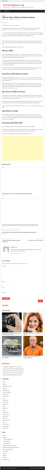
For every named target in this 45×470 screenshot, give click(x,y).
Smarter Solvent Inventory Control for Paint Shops (13, 372)
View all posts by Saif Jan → (16, 253)
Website (4, 292)
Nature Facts (5, 400)
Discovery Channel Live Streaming (9, 445)
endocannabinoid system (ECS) (25, 77)
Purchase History (6, 441)
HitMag (41, 468)
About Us (4, 435)
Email (3, 287)
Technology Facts (6, 420)
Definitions (5, 388)
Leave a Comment (17, 19)
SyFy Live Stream (6, 459)
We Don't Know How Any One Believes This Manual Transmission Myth (11, 334)
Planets (4, 406)
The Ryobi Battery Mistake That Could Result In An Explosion (11, 357)
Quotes (4, 410)
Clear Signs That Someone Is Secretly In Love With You (32, 334)
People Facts (5, 404)
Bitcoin (4, 382)
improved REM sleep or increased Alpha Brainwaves (15, 29)
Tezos (4, 422)
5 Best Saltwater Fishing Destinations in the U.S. (12, 374)
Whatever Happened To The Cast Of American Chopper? (31, 357)
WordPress (36, 468)
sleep (15, 25)
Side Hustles (5, 416)
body (35, 77)
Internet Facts (5, 394)
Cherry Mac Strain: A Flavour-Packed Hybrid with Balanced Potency (17, 193)
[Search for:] (22, 301)
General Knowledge (7, 392)
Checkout (5, 437)
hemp (34, 54)
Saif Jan (11, 19)
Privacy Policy (5, 451)
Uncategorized (5, 426)
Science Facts (5, 412)
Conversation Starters (7, 386)
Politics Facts (5, 408)
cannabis (29, 32)
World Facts (5, 428)
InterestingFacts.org (13, 5)
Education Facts (6, 390)
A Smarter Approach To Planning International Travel (13, 370)
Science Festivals (6, 414)
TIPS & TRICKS (6, 424)
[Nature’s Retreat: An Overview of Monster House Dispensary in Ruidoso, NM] (11, 230)
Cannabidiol (4, 32)
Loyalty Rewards (6, 396)
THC (6, 34)
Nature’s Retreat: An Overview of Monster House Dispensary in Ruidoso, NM (19, 232)
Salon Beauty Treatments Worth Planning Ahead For (13, 368)
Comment (4, 265)
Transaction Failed (7, 443)
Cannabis (3, 15)
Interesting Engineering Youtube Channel (11, 447)
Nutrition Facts (6, 402)
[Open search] (42, 11)
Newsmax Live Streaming (8, 449)
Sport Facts (5, 418)
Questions (5, 453)
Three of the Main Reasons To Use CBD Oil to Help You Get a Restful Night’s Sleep (20, 225)
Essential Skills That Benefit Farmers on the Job (12, 366)
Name (3, 281)
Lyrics (4, 398)
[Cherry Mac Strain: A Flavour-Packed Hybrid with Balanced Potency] (22, 179)
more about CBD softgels (29, 105)
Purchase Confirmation (8, 439)
